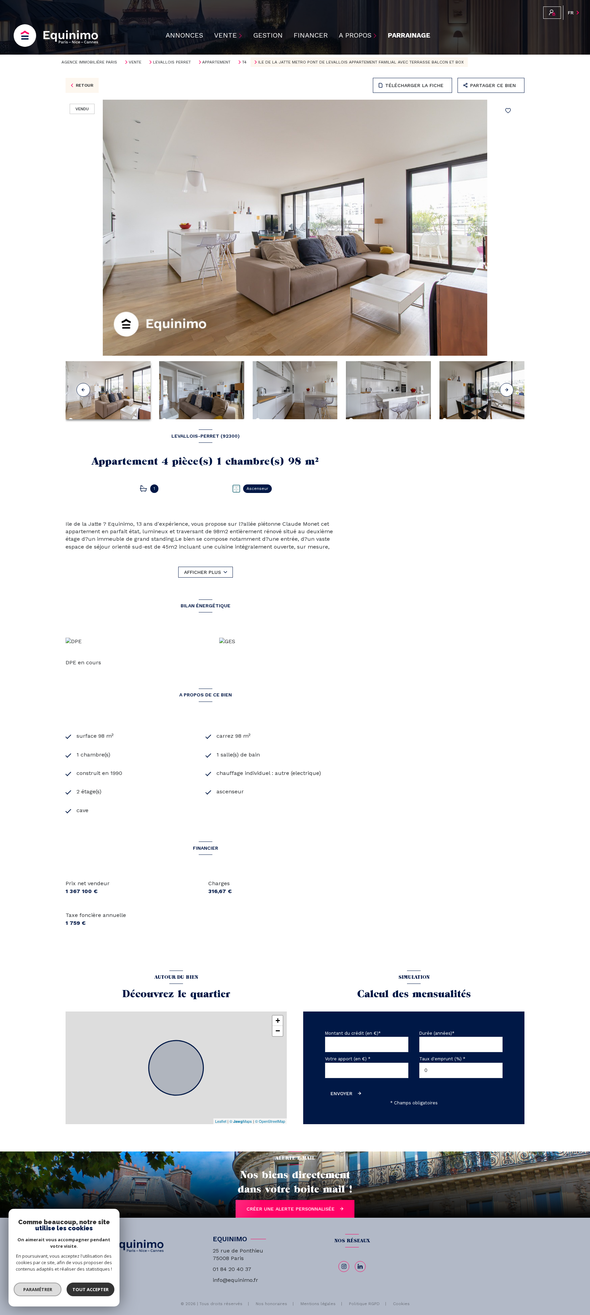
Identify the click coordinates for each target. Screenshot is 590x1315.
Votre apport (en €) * (347, 1058)
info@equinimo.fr (235, 1280)
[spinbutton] (461, 1070)
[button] (507, 390)
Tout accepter (90, 1289)
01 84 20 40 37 (232, 1269)
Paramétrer (37, 1289)
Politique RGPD (364, 1303)
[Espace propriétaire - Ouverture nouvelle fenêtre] (552, 12)
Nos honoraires (271, 1303)
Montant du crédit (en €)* (353, 1033)
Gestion (268, 35)
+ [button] (278, 1020)
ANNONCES (184, 35)
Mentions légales (318, 1303)
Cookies (401, 1304)
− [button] (278, 1031)
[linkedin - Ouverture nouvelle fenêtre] (360, 1266)
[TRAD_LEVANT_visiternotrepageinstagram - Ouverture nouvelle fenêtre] (343, 1266)
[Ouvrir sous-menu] (241, 35)
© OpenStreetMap (270, 1121)
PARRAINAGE (409, 35)
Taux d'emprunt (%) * (442, 1058)
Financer (311, 35)
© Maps (240, 1121)
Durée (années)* (436, 1033)
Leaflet (220, 1121)
